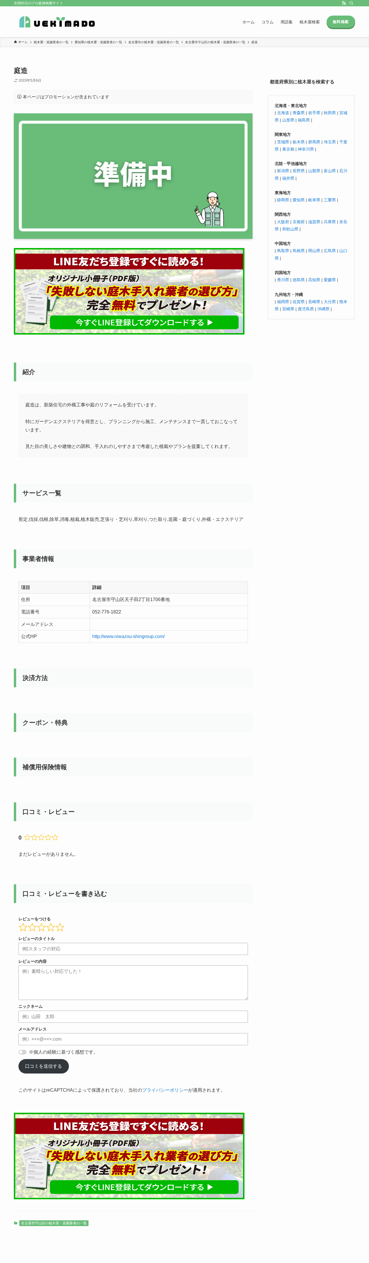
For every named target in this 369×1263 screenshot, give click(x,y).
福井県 (288, 178)
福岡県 (283, 301)
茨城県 (283, 141)
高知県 (314, 279)
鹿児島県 (306, 308)
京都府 (299, 221)
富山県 (329, 170)
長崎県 (314, 301)
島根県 (299, 250)
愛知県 (299, 200)
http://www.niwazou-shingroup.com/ (128, 636)
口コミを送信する (43, 1066)
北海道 (283, 112)
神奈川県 (306, 149)
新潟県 (283, 170)
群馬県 (314, 141)
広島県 (330, 250)
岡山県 (314, 250)
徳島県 (299, 279)
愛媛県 (330, 279)
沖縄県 (323, 308)
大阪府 (283, 221)
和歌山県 (290, 228)
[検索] (351, 3)
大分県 (330, 301)
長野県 (299, 170)
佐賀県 (299, 301)
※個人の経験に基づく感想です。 (63, 1052)
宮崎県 (288, 308)
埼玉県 (330, 141)
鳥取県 (283, 250)
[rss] (344, 3)
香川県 (283, 279)
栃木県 (299, 141)
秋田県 (330, 112)
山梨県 (314, 170)
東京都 (288, 149)
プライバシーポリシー (165, 1090)
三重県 (330, 200)
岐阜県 (314, 200)
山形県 (288, 120)
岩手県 (314, 112)
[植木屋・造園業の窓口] (57, 22)
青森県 (299, 112)
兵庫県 (330, 221)
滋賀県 (314, 221)
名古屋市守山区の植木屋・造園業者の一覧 (54, 1223)
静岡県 (283, 200)
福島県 (304, 120)
